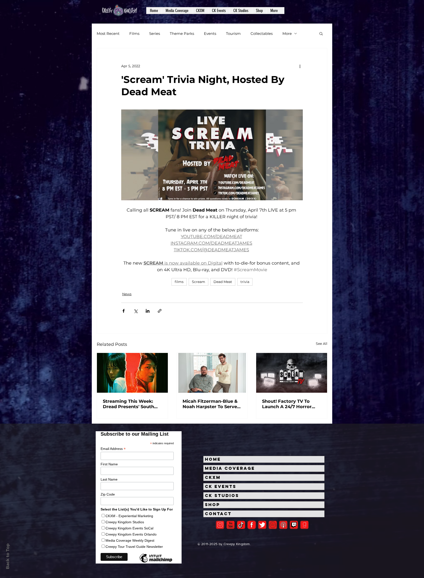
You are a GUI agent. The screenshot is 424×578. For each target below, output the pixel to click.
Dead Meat (222, 282)
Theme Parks (182, 33)
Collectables (262, 33)
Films (134, 33)
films (179, 282)
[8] (294, 525)
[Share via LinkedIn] (147, 311)
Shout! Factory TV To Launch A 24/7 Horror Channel (287, 404)
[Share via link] (159, 311)
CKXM (213, 477)
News (127, 294)
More (287, 33)
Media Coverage (230, 468)
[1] (241, 525)
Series (154, 33)
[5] (230, 525)
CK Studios (222, 495)
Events (210, 33)
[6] (272, 525)
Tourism (233, 33)
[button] (177, 10)
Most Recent (108, 33)
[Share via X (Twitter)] (135, 311)
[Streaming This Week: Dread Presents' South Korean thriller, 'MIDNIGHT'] (132, 373)
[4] (262, 525)
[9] (304, 525)
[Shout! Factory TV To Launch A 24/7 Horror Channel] (291, 373)
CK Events (220, 486)
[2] (220, 525)
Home (213, 459)
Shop (212, 504)
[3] (251, 525)
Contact (218, 513)
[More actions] (300, 66)
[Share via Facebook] (123, 311)
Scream (198, 282)
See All (321, 343)
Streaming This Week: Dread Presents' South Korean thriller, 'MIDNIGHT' (128, 404)
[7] (283, 525)
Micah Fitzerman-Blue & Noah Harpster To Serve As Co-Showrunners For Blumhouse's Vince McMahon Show (210, 404)
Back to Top (7, 556)
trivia (244, 282)
